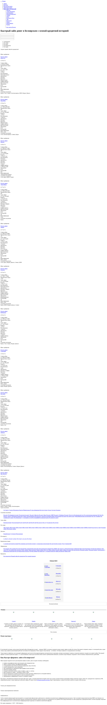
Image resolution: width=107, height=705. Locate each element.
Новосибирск (9, 23)
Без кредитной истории (56, 543)
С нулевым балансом (50, 551)
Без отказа (60, 548)
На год (44, 522)
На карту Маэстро (34, 515)
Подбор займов (33, 551)
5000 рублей (32, 527)
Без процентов (7, 556)
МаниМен (3, 100)
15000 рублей (45, 527)
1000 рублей (12, 527)
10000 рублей (38, 527)
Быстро (21, 510)
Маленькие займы (11, 529)
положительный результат (43, 680)
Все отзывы (54, 632)
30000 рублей (59, 527)
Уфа (7, 19)
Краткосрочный (7, 522)
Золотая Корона (30, 516)
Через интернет (32, 550)
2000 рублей (19, 527)
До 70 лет (29, 538)
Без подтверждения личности (22, 551)
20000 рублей (52, 527)
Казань (8, 24)
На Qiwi (100, 515)
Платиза (3, 270)
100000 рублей (87, 527)
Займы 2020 (67, 551)
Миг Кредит (4, 474)
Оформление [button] (4, 546)
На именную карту (54, 517)
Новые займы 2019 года (42, 550)
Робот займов (25, 550)
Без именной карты (44, 517)
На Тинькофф (35, 517)
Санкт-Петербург (10, 11)
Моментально (26, 510)
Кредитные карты (7, 6)
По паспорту (6, 548)
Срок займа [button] (3, 520)
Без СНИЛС (55, 548)
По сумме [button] (3, 525)
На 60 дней (28, 522)
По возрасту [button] (4, 536)
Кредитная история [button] (5, 541)
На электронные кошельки (90, 515)
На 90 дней (34, 522)
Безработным (6, 533)
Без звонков (48, 548)
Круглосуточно (43, 510)
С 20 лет (14, 538)
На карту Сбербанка (59, 515)
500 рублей (6, 527)
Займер (2, 227)
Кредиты (5, 5)
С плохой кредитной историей (11, 543)
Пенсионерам (19, 533)
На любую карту (71, 516)
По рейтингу (98, 548)
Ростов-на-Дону (10, 18)
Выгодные (82, 548)
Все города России (11, 27)
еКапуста (3, 58)
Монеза (2, 142)
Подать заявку (4, 56)
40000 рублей (66, 527)
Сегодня (53, 510)
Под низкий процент (30, 556)
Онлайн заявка (59, 550)
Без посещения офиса (49, 516)
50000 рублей (73, 527)
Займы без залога (67, 550)
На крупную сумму (96, 527)
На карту (5, 515)
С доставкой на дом (27, 517)
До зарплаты (49, 522)
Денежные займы (92, 550)
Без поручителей (20, 548)
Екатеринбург (9, 12)
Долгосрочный (15, 522)
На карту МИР (50, 515)
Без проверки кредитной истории (27, 543)
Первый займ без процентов (18, 556)
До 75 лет (19, 538)
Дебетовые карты (7, 7)
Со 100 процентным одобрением (71, 548)
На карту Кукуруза (69, 515)
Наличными (58, 516)
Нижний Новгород (11, 14)
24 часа (49, 510)
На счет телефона (96, 516)
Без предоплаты (76, 550)
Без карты (64, 516)
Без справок (13, 548)
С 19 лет (10, 538)
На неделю (55, 522)
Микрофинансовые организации (83, 516)
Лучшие (93, 548)
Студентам (13, 533)
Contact (24, 516)
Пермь (8, 22)
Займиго (3, 432)
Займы (5, 3)
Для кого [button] (3, 531)
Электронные (100, 550)
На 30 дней (22, 522)
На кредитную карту (24, 515)
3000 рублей (25, 527)
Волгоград (9, 20)
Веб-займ (3, 394)
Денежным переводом (16, 516)
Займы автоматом (59, 551)
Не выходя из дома (39, 516)
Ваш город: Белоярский (9, 9)
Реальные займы (84, 550)
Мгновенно (16, 510)
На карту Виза (42, 515)
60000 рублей (80, 527)
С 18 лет (5, 538)
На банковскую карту (13, 515)
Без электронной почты (31, 548)
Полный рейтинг (53, 603)
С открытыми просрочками (43, 543)
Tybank (4, 1)
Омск (7, 16)
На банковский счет (79, 515)
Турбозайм (3, 351)
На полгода (40, 522)
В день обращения (34, 510)
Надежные (88, 548)
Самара (8, 15)
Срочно (11, 510)
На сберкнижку (18, 517)
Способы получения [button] (6, 512)
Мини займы (52, 550)
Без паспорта (18, 550)
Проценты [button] (3, 553)
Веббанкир (3, 312)
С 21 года (24, 538)
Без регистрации (41, 548)
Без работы (12, 550)
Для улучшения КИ (66, 543)
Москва (8, 10)
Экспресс (58, 510)
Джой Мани (4, 184)
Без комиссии (41, 551)
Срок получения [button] (5, 507)
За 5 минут (6, 510)
